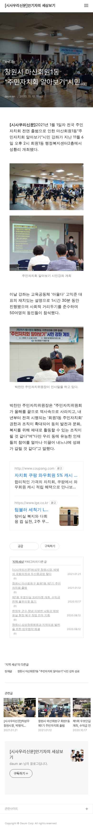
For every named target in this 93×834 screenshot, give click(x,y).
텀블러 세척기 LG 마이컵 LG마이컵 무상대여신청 (31, 510)
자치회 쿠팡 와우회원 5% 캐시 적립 (46, 475)
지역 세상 (18, 561)
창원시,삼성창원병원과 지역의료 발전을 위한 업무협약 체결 (36, 627)
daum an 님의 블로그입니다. (29, 764)
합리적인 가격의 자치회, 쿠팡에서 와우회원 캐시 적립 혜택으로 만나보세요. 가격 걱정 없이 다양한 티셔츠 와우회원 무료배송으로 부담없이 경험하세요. (46, 484)
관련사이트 (11, 808)
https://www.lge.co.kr (31, 503)
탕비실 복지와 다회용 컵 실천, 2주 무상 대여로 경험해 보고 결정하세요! (32, 519)
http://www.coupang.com (34, 468)
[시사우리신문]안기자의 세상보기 (30, 6)
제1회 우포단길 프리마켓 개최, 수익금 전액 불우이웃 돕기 (36, 599)
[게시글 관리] (33, 546)
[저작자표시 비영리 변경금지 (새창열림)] (65, 546)
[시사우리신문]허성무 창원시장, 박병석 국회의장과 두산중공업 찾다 (35, 572)
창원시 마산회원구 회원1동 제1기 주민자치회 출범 (36, 585)
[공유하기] (28, 546)
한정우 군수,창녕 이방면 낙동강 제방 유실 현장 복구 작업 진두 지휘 (35, 613)
